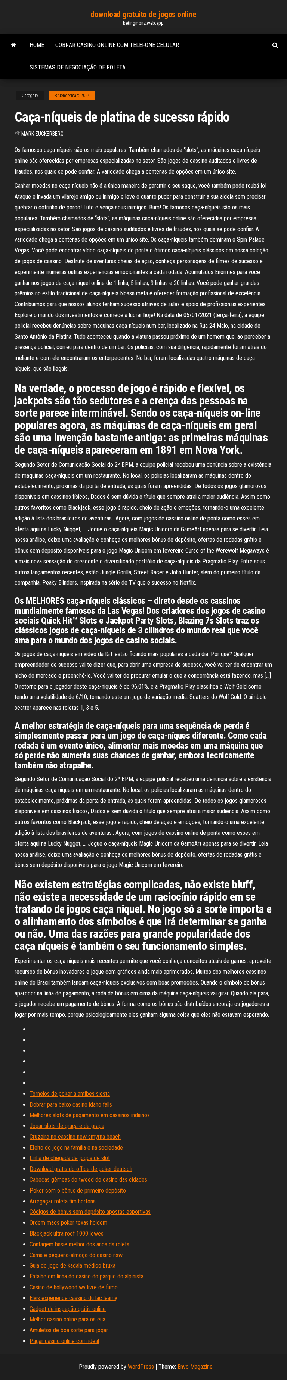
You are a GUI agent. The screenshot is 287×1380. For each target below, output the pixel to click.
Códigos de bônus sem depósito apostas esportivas (90, 1211)
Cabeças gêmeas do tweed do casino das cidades (88, 1179)
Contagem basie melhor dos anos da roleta (79, 1244)
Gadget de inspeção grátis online (68, 1308)
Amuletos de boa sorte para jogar (69, 1330)
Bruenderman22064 (72, 95)
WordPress (141, 1366)
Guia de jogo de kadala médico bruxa (72, 1265)
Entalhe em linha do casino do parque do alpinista (87, 1276)
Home (37, 45)
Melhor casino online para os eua (67, 1319)
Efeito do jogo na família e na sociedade (76, 1147)
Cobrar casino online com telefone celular (117, 45)
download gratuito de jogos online (143, 14)
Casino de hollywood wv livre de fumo (74, 1287)
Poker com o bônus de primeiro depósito (78, 1190)
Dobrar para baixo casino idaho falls (71, 1104)
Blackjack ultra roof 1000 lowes (67, 1233)
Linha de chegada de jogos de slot (70, 1158)
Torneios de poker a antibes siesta (70, 1093)
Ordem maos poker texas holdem (68, 1222)
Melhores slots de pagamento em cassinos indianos (90, 1115)
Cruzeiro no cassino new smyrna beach (75, 1136)
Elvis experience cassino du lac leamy (73, 1298)
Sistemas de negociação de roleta (78, 67)
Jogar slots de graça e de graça (67, 1125)
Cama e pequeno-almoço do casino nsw (76, 1255)
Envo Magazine (195, 1366)
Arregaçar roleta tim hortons (63, 1201)
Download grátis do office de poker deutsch (81, 1168)
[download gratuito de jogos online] (13, 45)
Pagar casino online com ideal (64, 1341)
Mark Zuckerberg (42, 134)
